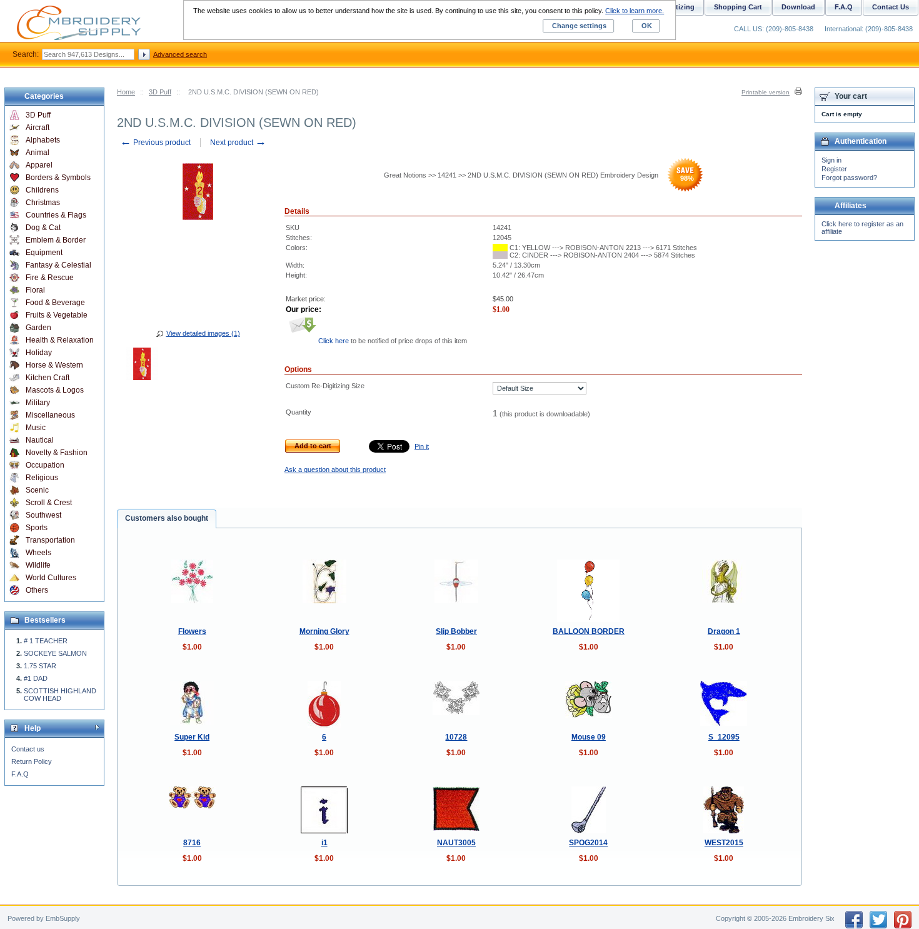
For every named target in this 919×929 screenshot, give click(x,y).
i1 (324, 842)
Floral (35, 290)
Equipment (44, 252)
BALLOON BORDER (589, 631)
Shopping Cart (738, 7)
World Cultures (51, 577)
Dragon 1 (724, 631)
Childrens (42, 190)
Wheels (38, 552)
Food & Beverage (55, 302)
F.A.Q (20, 774)
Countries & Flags (56, 215)
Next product (238, 142)
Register (834, 169)
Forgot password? (849, 177)
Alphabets (43, 140)
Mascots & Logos (55, 390)
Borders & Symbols (58, 177)
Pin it (421, 446)
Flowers (192, 631)
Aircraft (37, 127)
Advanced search (180, 54)
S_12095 (724, 737)
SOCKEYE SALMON (55, 653)
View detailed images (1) (203, 333)
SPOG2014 (588, 842)
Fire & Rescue (50, 277)
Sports (37, 527)
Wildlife (38, 565)
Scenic (37, 490)
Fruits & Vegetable (57, 315)
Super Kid (191, 737)
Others (37, 590)
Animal (37, 152)
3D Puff (160, 92)
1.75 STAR (40, 666)
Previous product (155, 142)
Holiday (39, 352)
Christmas (43, 202)
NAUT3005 (456, 842)
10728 (456, 737)
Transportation (50, 540)
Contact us (27, 749)
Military (38, 402)
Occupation (45, 465)
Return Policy (31, 761)
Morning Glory (324, 631)
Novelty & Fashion (57, 452)
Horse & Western (54, 365)
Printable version (765, 92)
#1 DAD (36, 678)
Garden (38, 327)
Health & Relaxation (60, 340)
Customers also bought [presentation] (166, 518)
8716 (192, 842)
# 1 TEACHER (46, 641)
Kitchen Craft (47, 377)
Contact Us (890, 7)
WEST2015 (724, 842)
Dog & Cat (43, 227)
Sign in (831, 160)
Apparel (39, 165)
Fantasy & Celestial (58, 265)
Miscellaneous (50, 415)
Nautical (40, 440)
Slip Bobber (456, 631)
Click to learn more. (634, 10)
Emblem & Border (56, 240)
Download (798, 7)
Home (126, 92)
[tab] (166, 519)
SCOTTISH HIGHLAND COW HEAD (60, 694)
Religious (42, 477)
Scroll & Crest (49, 502)
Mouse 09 (588, 737)
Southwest (43, 515)
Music (36, 427)
